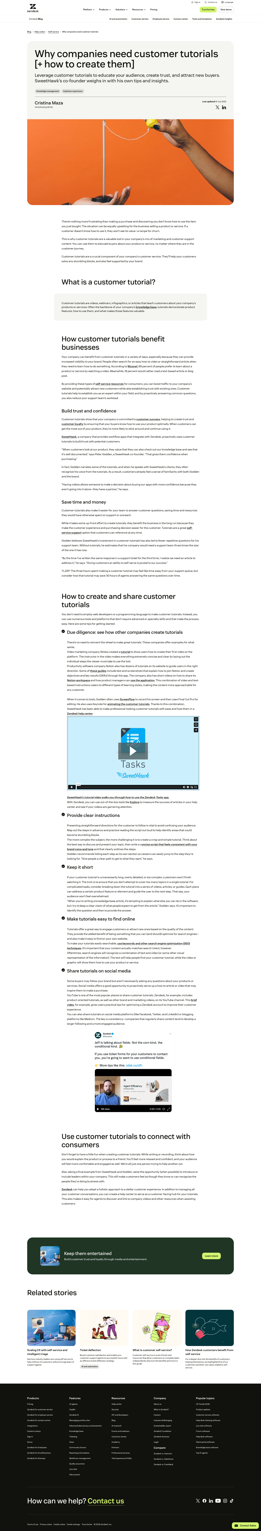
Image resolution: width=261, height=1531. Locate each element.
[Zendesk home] (34, 8)
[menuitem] (227, 2)
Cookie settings (73, 1524)
